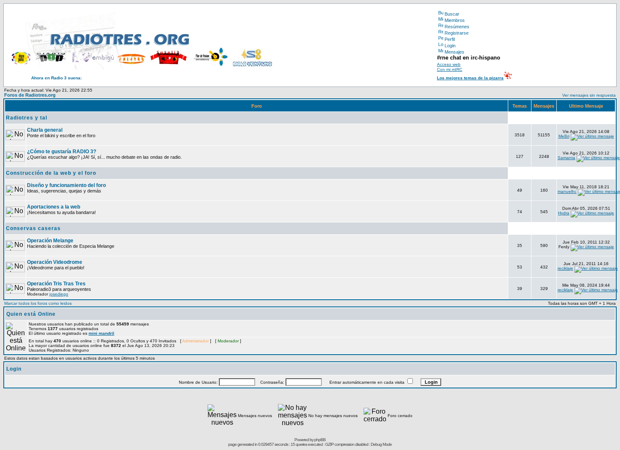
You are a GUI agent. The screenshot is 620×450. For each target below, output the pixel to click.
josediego (58, 294)
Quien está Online (31, 314)
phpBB (320, 439)
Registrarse (457, 32)
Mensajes (454, 51)
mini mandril (101, 333)
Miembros (455, 20)
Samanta (566, 157)
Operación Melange (50, 241)
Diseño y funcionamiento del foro (66, 185)
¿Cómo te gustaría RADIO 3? (61, 152)
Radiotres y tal (26, 118)
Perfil (450, 39)
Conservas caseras (33, 228)
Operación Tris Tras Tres (56, 284)
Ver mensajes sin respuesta (589, 95)
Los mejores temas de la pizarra (470, 78)
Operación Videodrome (54, 262)
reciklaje (565, 268)
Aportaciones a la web (53, 207)
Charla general (44, 130)
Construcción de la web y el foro (51, 173)
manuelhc (567, 191)
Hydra (563, 213)
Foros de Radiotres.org (30, 95)
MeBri (563, 136)
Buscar (452, 13)
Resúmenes (457, 26)
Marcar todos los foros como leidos (38, 303)
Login (450, 45)
